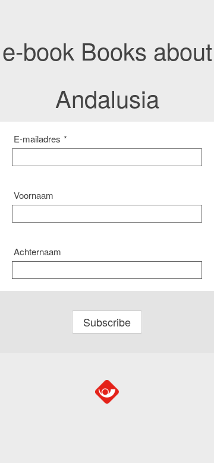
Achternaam (37, 251)
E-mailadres (40, 138)
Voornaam (34, 195)
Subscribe (107, 321)
